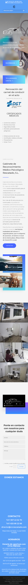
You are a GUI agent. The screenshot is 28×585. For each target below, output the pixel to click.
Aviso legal (8, 581)
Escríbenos (10, 63)
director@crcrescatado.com (14, 527)
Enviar (21, 466)
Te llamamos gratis (11, 79)
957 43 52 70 (16, 520)
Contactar (9, 245)
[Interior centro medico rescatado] (14, 382)
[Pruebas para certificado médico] (14, 362)
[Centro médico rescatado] (14, 322)
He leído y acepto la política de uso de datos (15, 463)
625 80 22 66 (16, 523)
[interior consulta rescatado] (14, 342)
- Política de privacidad (17, 581)
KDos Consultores (15, 578)
